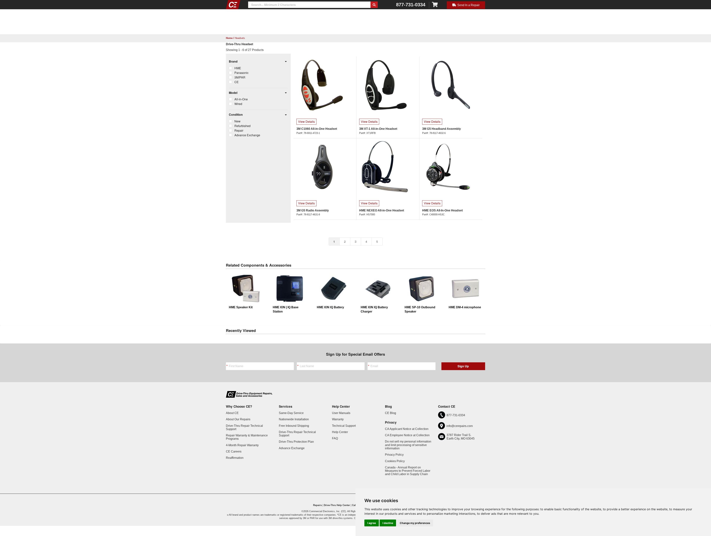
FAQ (335, 438)
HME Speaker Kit (241, 307)
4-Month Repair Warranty (242, 445)
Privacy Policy (394, 454)
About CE (232, 413)
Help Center (340, 432)
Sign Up (463, 366)
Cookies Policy (395, 461)
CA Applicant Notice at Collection (406, 428)
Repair (238, 130)
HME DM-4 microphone (465, 307)
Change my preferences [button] (415, 523)
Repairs (317, 505)
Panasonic (241, 73)
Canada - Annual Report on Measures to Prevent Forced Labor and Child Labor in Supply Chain (407, 471)
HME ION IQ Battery (330, 307)
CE (236, 82)
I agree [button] (371, 523)
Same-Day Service (291, 413)
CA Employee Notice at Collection (407, 435)
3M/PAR (239, 77)
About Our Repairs (238, 419)
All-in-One (241, 99)
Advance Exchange (247, 135)
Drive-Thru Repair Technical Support (244, 427)
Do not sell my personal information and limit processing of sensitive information (408, 445)
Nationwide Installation (294, 419)
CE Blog (390, 413)
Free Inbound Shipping (294, 425)
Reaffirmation (234, 457)
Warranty (338, 419)
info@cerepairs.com (459, 426)
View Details (306, 121)
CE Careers (233, 451)
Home (229, 38)
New (237, 121)
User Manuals (341, 413)
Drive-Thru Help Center (337, 505)
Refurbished (242, 126)
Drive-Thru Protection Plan (296, 441)
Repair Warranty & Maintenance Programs (247, 437)
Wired (238, 104)
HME (237, 68)
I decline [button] (388, 523)
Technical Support (344, 425)
